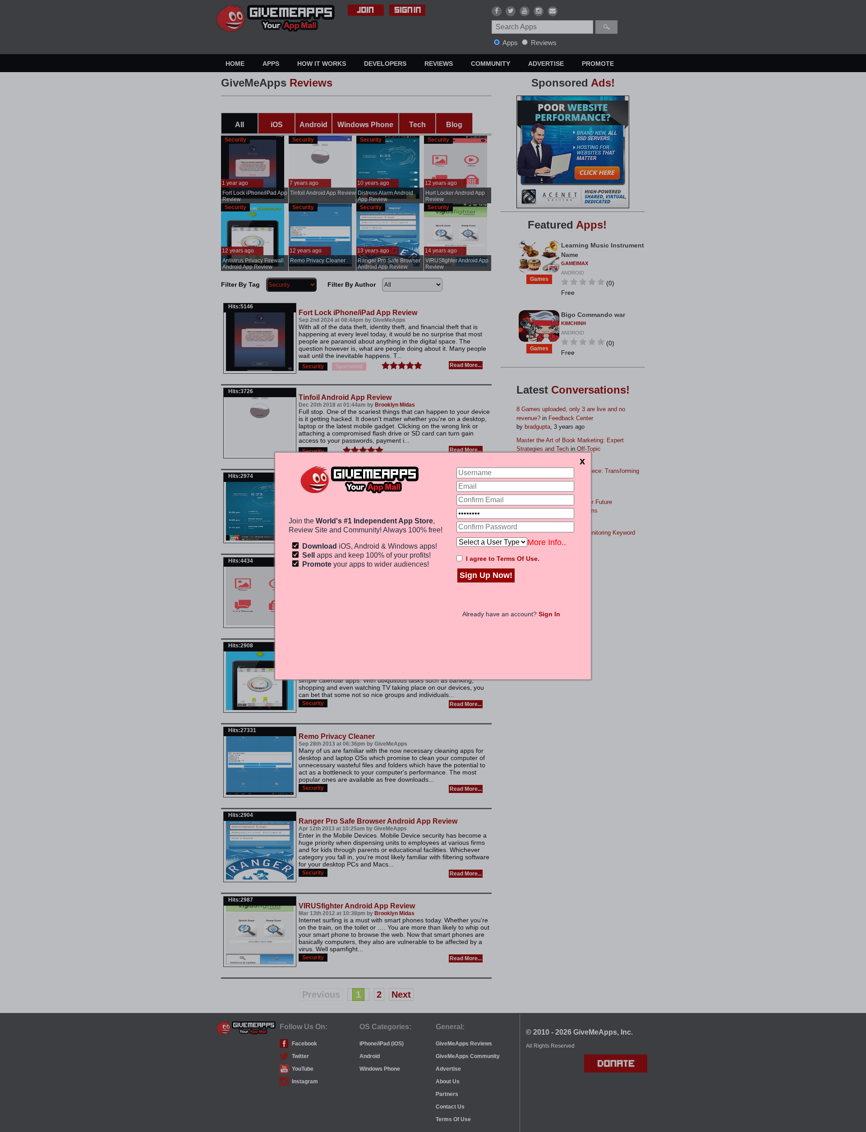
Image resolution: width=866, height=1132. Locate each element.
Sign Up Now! (486, 575)
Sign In (549, 614)
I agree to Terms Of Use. (502, 558)
